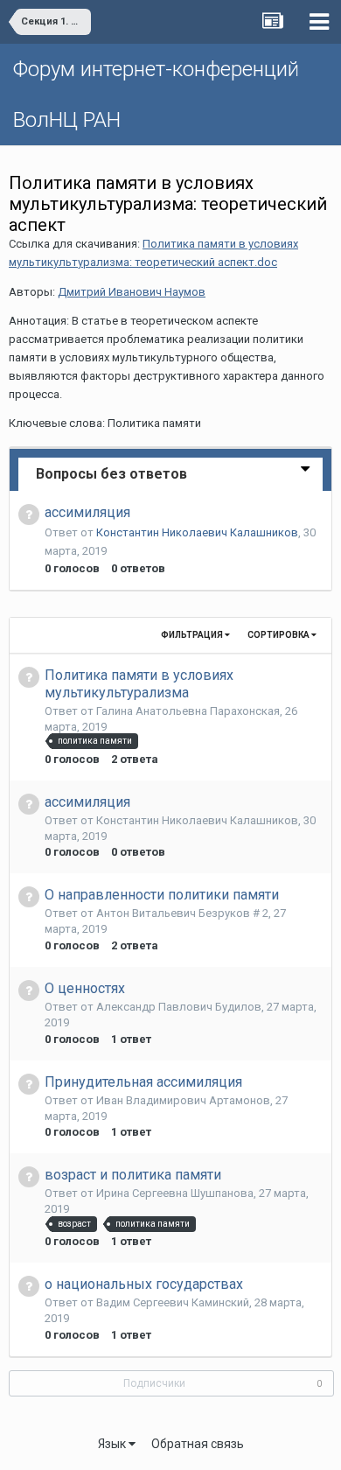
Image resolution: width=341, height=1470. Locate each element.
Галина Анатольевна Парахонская (188, 711)
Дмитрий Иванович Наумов (131, 291)
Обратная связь (197, 1444)
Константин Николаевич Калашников (197, 532)
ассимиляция (87, 512)
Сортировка (279, 635)
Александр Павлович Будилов (178, 1006)
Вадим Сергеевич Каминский (172, 1302)
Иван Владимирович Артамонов (183, 1100)
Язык (113, 1444)
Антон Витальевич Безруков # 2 (182, 913)
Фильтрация (193, 635)
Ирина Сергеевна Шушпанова (175, 1193)
